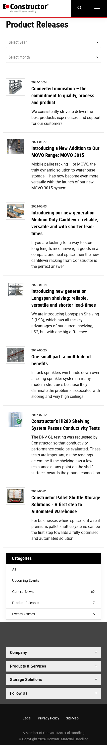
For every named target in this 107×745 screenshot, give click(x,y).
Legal (27, 718)
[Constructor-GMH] (26, 8)
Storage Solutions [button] (26, 679)
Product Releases (53, 602)
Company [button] (18, 652)
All (14, 569)
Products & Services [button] (28, 666)
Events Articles (53, 613)
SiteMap (72, 718)
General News (53, 591)
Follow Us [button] (18, 693)
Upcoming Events (25, 580)
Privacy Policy (48, 718)
